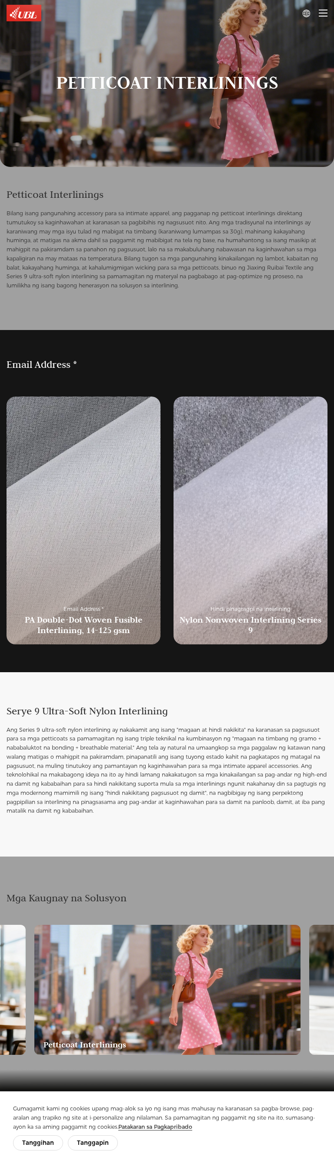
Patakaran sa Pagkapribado (155, 1127)
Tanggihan (38, 1142)
